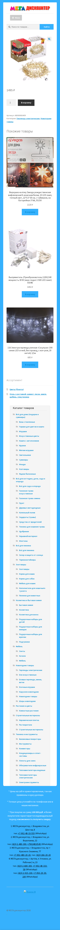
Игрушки (23, 431)
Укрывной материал (28, 536)
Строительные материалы (28, 715)
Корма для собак (26, 578)
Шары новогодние (27, 701)
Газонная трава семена (29, 498)
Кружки (22, 445)
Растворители (25, 725)
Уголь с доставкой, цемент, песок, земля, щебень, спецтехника (28, 395)
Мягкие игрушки (26, 450)
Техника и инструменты (27, 734)
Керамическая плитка (29, 720)
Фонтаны (23, 541)
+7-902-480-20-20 (22, 855)
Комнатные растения (29, 710)
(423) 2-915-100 (25, 873)
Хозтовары (24, 469)
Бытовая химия (26, 605)
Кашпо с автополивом (29, 441)
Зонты (22, 651)
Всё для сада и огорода (30, 486)
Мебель (19, 646)
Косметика (24, 610)
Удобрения (24, 531)
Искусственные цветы (29, 436)
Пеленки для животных (29, 595)
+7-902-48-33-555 (26, 833)
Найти (47, 27)
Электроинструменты (29, 782)
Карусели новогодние (29, 692)
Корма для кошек (27, 574)
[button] (49, 39)
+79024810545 (34, 844)
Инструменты (25, 744)
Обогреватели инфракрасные (32, 765)
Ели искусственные (27, 675)
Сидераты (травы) (27, 517)
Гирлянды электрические (28, 118)
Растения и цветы (24, 706)
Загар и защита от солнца (31, 555)
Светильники (25, 455)
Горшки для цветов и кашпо (31, 426)
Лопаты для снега (27, 760)
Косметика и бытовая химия (29, 600)
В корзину (26, 102)
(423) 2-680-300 (24, 865)
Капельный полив (27, 512)
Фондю (22, 464)
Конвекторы (24, 748)
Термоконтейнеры (27, 560)
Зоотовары (21, 564)
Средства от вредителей (30, 522)
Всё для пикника (23, 545)
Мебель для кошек (27, 583)
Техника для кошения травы (32, 526)
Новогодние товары (25, 665)
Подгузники (24, 642)
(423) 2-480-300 (19, 844)
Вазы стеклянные (27, 422)
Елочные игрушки (27, 687)
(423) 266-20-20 (43, 855)
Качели (22, 656)
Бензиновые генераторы (30, 739)
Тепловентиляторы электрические (28, 776)
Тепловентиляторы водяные (32, 770)
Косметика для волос (29, 614)
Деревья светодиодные (29, 508)
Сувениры (23, 460)
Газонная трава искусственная (26, 492)
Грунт (21, 503)
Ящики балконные (27, 474)
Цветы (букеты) (17, 389)
